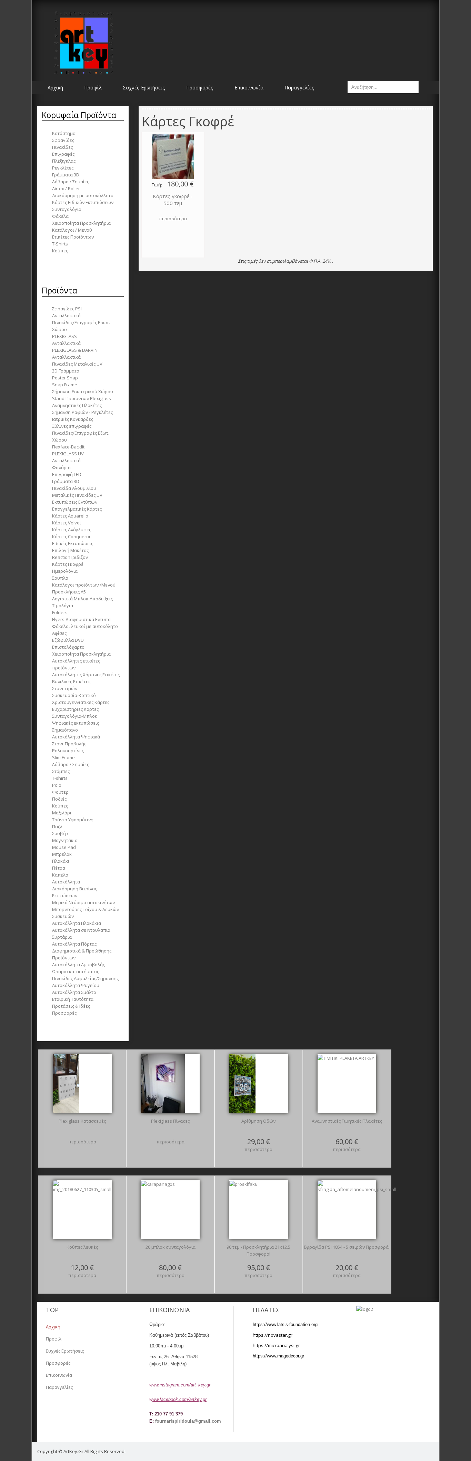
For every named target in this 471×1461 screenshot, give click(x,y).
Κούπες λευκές (82, 1247)
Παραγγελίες (59, 1387)
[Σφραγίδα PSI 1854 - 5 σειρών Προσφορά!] (357, 1209)
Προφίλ (53, 1339)
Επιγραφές (63, 154)
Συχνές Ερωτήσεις (65, 1351)
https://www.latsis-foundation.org (285, 1324)
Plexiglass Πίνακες (170, 1121)
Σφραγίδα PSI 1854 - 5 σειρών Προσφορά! (347, 1247)
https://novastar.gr (272, 1335)
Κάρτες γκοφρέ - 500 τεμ (173, 199)
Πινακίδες (62, 147)
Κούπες (60, 251)
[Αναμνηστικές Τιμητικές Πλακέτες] (346, 1083)
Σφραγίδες (63, 140)
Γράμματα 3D (65, 175)
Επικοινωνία (59, 1375)
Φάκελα (60, 216)
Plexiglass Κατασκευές (82, 1121)
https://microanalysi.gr (276, 1345)
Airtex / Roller (66, 188)
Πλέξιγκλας (64, 161)
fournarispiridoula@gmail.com (188, 1421)
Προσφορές (58, 1363)
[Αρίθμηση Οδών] (242, 1083)
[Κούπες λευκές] (82, 1209)
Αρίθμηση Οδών (258, 1121)
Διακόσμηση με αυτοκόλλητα (82, 195)
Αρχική (53, 1327)
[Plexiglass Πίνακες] (163, 1083)
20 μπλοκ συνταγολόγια (171, 1247)
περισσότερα (173, 218)
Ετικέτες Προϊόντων (73, 237)
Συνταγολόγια (66, 209)
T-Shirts (60, 244)
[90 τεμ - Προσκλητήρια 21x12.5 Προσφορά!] (243, 1209)
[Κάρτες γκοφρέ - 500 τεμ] (173, 156)
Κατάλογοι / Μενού (72, 230)
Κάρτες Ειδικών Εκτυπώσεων (82, 202)
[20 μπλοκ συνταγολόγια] (158, 1209)
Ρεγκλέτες (62, 168)
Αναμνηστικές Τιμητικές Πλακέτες (347, 1121)
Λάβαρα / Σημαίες (70, 181)
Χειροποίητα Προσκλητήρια (81, 223)
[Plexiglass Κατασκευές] (66, 1083)
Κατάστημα (64, 133)
